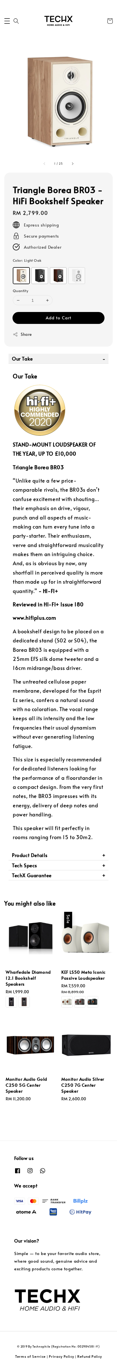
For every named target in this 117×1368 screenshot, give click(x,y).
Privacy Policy (61, 1356)
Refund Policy (89, 1356)
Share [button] (26, 334)
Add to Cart (58, 317)
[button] (7, 21)
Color (27, 260)
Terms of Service (30, 1356)
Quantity (20, 290)
